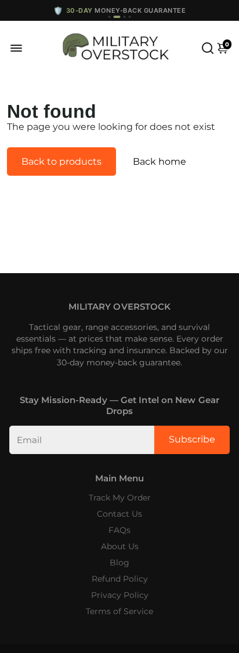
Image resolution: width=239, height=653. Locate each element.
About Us (120, 546)
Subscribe (192, 439)
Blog (119, 562)
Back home (159, 161)
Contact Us (119, 513)
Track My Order (120, 497)
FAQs (119, 530)
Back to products (61, 161)
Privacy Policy (120, 595)
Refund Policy (120, 578)
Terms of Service (119, 611)
